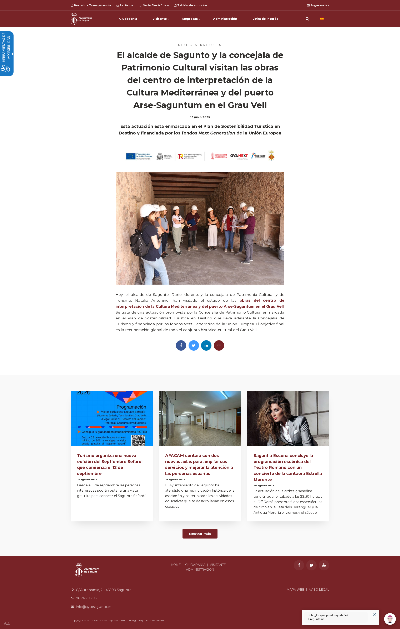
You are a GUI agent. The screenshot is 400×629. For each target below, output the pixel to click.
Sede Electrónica (155, 5)
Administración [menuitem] (225, 19)
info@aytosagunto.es (93, 607)
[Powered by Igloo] (6, 623)
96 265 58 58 (86, 598)
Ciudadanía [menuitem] (128, 19)
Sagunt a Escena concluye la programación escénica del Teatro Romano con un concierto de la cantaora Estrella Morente (288, 467)
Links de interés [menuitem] (265, 19)
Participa (126, 5)
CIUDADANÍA (195, 565)
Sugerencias (319, 5)
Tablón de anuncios (192, 5)
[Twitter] (194, 345)
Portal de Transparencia (92, 5)
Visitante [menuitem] (160, 19)
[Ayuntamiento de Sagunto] (81, 18)
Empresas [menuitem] (190, 19)
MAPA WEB (295, 589)
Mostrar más (200, 534)
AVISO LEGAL (319, 589)
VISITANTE (218, 565)
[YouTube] (324, 565)
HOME (176, 565)
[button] (307, 18)
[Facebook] (181, 345)
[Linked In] (206, 345)
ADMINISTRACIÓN (200, 569)
